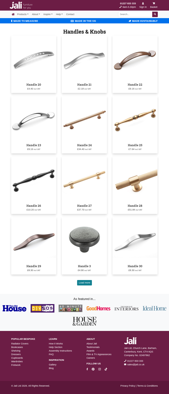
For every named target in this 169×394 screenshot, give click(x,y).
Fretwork (15, 365)
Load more (84, 282)
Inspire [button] (47, 14)
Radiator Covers (19, 343)
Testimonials (93, 347)
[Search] (155, 14)
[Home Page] (13, 14)
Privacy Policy (127, 385)
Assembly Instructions (60, 350)
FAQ (51, 354)
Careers (90, 358)
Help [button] (58, 14)
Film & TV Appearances (98, 354)
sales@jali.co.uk (135, 364)
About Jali (91, 343)
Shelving (15, 350)
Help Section (55, 347)
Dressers (16, 354)
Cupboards (17, 358)
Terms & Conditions (147, 385)
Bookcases (17, 347)
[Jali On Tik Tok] (106, 369)
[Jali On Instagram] (101, 369)
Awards (90, 350)
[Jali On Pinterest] (95, 369)
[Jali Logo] (21, 5)
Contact (70, 14)
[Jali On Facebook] (88, 369)
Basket (153, 7)
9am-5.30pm (128, 5)
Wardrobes (17, 361)
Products (22, 14)
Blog (51, 368)
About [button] (35, 14)
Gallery (52, 364)
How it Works (56, 343)
